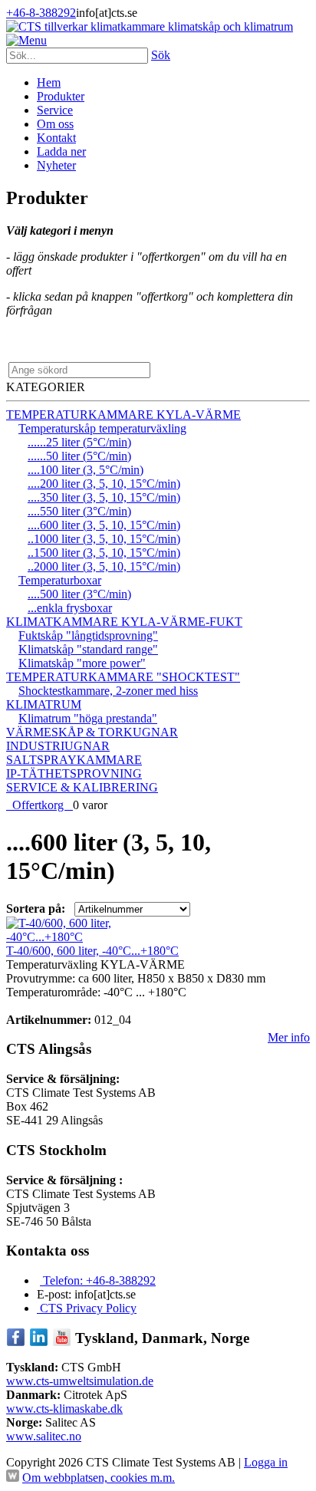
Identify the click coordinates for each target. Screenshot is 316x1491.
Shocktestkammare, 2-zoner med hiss (108, 690)
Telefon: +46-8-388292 (98, 1280)
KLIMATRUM (43, 704)
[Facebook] (15, 1342)
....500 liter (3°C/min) (79, 594)
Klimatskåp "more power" (82, 663)
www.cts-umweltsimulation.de (79, 1380)
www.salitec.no (43, 1436)
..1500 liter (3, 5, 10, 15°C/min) (104, 552)
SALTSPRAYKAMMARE (74, 759)
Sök (160, 54)
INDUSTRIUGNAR (58, 745)
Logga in (266, 1462)
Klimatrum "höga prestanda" (87, 718)
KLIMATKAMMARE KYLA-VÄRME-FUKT (124, 621)
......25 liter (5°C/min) (79, 442)
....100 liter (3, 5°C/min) (85, 469)
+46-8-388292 (41, 12)
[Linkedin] (38, 1342)
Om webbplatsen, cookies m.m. (98, 1477)
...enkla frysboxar (70, 607)
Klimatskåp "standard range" (88, 649)
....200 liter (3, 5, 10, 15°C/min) (104, 483)
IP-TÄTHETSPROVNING (74, 773)
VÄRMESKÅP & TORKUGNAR (92, 732)
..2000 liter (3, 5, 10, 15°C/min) (104, 566)
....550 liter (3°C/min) (79, 511)
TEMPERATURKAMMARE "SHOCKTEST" (123, 676)
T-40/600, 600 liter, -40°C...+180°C (92, 950)
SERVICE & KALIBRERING (82, 787)
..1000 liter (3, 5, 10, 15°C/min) (104, 538)
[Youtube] (61, 1342)
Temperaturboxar (59, 580)
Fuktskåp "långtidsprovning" (88, 635)
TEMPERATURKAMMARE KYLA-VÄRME (123, 414)
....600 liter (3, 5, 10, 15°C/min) (104, 525)
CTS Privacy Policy (87, 1308)
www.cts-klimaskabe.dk (64, 1408)
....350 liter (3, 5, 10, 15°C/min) (104, 497)
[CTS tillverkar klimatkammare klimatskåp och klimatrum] (149, 26)
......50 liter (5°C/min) (79, 455)
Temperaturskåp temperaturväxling (102, 428)
